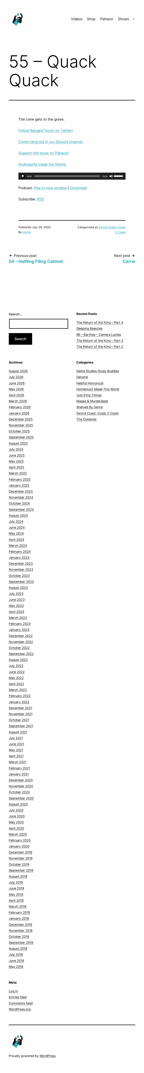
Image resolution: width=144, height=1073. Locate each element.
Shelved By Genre (89, 407)
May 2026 (16, 389)
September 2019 (21, 870)
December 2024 (21, 491)
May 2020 (16, 822)
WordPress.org (20, 1009)
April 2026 (16, 395)
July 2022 (16, 666)
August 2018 (18, 948)
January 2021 (19, 774)
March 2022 (18, 690)
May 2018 (16, 966)
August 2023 (18, 587)
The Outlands (86, 419)
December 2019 (20, 852)
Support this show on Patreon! (43, 153)
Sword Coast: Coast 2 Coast (97, 413)
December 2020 (21, 780)
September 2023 (21, 581)
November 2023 (21, 569)
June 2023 (17, 599)
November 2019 (20, 858)
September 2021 (21, 726)
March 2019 (17, 906)
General (82, 377)
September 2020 (21, 798)
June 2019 (16, 888)
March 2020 (18, 834)
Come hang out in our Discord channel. (50, 142)
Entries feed (18, 997)
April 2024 (16, 539)
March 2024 (18, 545)
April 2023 (16, 612)
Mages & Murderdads (92, 401)
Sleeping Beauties (89, 328)
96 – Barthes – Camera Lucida (98, 334)
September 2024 (21, 509)
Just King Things (89, 395)
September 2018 (21, 942)
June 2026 (17, 383)
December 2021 (20, 708)
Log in (13, 991)
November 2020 (21, 786)
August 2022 (18, 660)
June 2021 (16, 744)
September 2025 (21, 437)
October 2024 (19, 503)
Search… (15, 314)
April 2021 (16, 756)
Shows (123, 19)
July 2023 (16, 593)
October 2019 (19, 864)
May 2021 (16, 750)
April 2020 (16, 828)
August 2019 (18, 876)
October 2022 (19, 648)
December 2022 (21, 636)
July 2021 (16, 738)
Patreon (106, 19)
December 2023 (21, 563)
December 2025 (21, 419)
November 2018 (20, 930)
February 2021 (19, 768)
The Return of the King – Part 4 (99, 322)
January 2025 (19, 485)
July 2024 (16, 521)
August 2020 (18, 804)
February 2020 (20, 840)
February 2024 (20, 551)
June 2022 (17, 672)
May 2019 (16, 894)
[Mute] (111, 176)
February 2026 (20, 407)
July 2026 (16, 377)
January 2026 (19, 413)
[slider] (119, 176)
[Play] (23, 176)
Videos (76, 19)
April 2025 (16, 467)
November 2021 (20, 714)
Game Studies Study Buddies (97, 371)
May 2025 (16, 461)
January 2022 (19, 702)
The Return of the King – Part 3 (99, 340)
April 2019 (16, 900)
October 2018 (19, 936)
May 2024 (16, 533)
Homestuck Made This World (97, 389)
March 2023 (18, 618)
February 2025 (20, 479)
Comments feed (21, 1003)
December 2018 (20, 924)
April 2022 (16, 684)
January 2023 (19, 630)
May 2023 (16, 606)
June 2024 (17, 527)
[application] (72, 176)
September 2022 (21, 654)
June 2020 (17, 816)
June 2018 (16, 960)
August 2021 (18, 732)
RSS (40, 199)
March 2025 (18, 473)
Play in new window (50, 188)
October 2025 (19, 431)
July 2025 (16, 449)
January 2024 (19, 557)
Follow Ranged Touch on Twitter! (45, 130)
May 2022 (16, 678)
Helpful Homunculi (89, 383)
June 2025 (17, 455)
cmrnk (27, 232)
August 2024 (18, 515)
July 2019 (16, 882)
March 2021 (17, 762)
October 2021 (19, 720)
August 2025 (18, 443)
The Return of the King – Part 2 (99, 346)
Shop (91, 19)
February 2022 (20, 696)
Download (78, 188)
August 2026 (18, 371)
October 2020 (19, 792)
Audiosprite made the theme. (42, 164)
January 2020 (19, 846)
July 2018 (16, 954)
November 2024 (21, 497)
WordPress (47, 1056)
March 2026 (18, 401)
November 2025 (21, 425)
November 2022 (21, 642)
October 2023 (19, 575)
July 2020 (16, 810)
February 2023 (20, 624)
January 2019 (19, 918)
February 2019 (19, 912)
